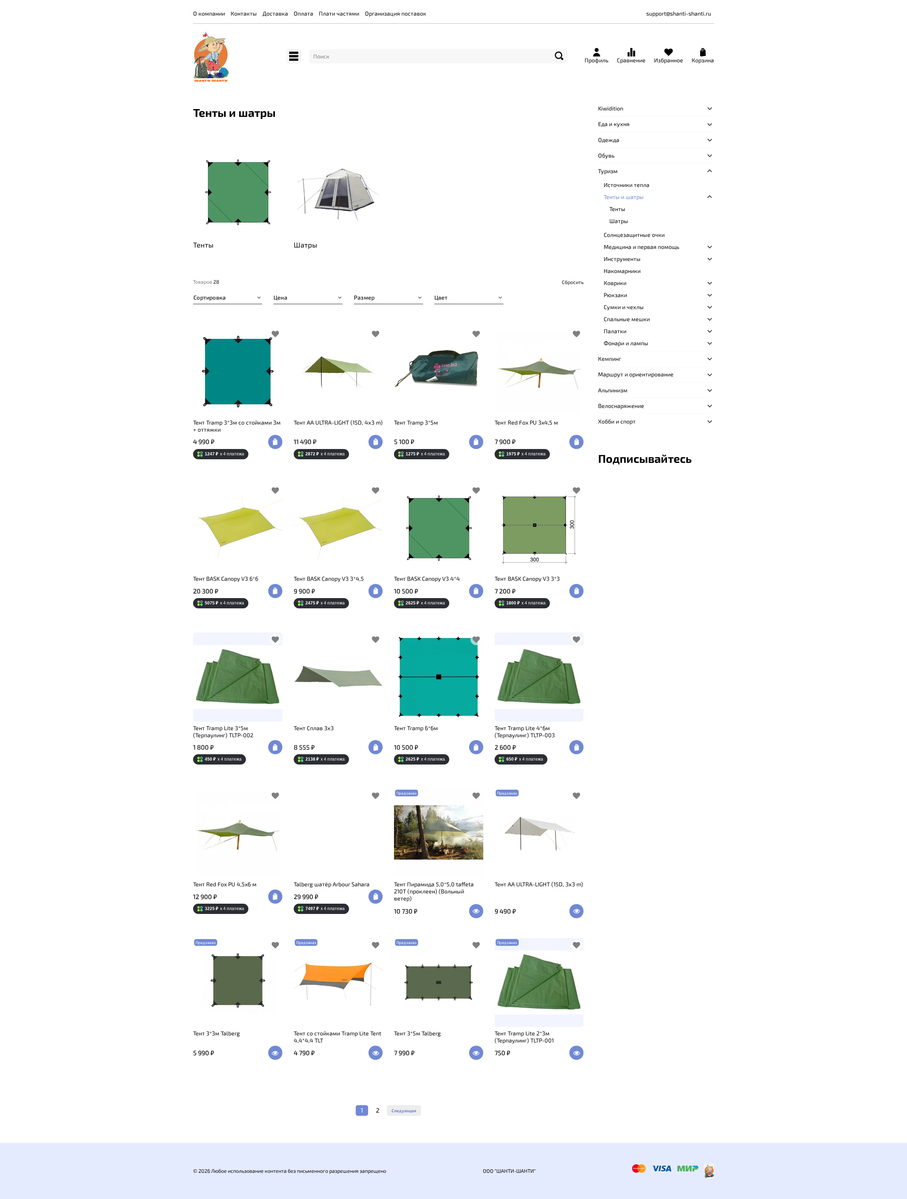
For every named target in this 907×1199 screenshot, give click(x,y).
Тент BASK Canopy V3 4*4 (427, 578)
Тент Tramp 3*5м (416, 422)
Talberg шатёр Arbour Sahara (332, 884)
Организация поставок (395, 13)
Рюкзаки (615, 294)
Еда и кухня (614, 124)
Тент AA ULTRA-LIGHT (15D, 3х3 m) (539, 884)
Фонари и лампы (626, 343)
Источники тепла (626, 184)
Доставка (275, 13)
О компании (209, 13)
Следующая (403, 1110)
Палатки (615, 331)
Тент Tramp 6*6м (416, 727)
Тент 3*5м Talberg (417, 1033)
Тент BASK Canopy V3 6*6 (225, 578)
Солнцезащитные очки (634, 234)
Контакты (244, 13)
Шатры (618, 220)
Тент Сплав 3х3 (314, 727)
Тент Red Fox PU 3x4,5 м (526, 422)
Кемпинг (609, 358)
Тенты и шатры (624, 196)
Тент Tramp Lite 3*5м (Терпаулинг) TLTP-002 (223, 731)
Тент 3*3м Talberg (216, 1033)
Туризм (608, 170)
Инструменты (622, 258)
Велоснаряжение (621, 405)
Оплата (303, 13)
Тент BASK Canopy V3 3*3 (527, 578)
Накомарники (622, 270)
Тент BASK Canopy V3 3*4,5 (329, 578)
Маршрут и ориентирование (636, 374)
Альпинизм (612, 390)
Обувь (606, 155)
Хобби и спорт (617, 421)
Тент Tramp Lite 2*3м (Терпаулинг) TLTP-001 (524, 1037)
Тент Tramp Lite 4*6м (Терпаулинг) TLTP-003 (525, 731)
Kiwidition (610, 108)
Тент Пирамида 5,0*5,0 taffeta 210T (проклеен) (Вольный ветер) (434, 891)
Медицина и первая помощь (641, 246)
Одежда (608, 139)
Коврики (615, 282)
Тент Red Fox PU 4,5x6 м (225, 884)
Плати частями (339, 13)
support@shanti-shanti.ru (678, 13)
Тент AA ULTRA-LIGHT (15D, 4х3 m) (338, 422)
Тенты (617, 208)
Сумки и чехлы (624, 306)
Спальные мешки (627, 319)
